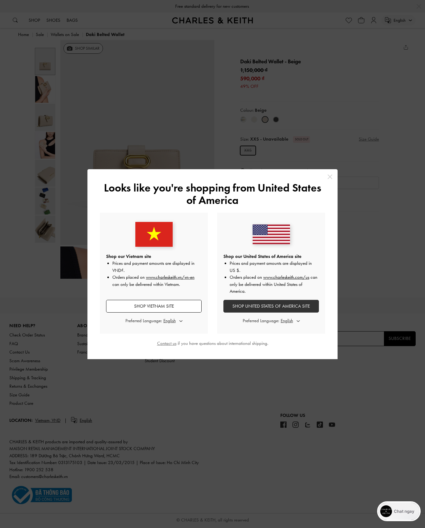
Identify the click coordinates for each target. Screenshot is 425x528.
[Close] (329, 176)
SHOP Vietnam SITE (154, 306)
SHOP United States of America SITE (271, 306)
